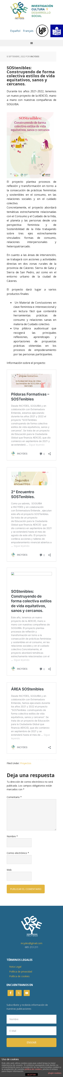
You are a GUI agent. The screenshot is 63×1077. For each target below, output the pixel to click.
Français (28, 31)
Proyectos (25, 763)
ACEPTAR (31, 1075)
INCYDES (31, 11)
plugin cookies (54, 1073)
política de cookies (33, 1069)
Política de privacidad (20, 971)
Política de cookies (19, 976)
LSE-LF (49, 31)
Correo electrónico (18, 853)
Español (15, 31)
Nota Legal (15, 966)
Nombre (12, 836)
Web (9, 869)
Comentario (14, 797)
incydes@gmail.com (31, 943)
